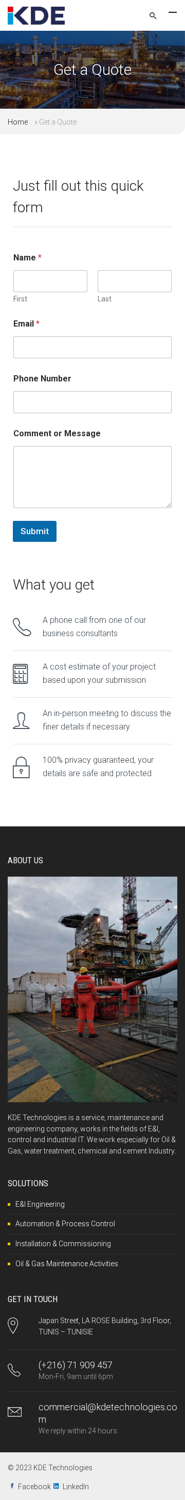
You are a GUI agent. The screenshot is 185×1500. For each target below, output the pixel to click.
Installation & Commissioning (63, 1244)
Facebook (34, 1487)
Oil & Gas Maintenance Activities (66, 1264)
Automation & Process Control (65, 1224)
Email (26, 324)
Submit (35, 531)
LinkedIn (76, 1487)
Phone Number (42, 378)
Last (105, 299)
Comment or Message (57, 433)
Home (18, 122)
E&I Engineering (40, 1204)
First (20, 299)
